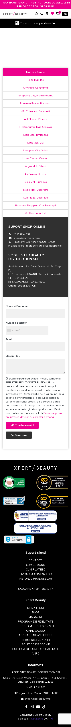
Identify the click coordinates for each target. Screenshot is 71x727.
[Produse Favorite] (52, 13)
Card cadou (35, 630)
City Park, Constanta (35, 87)
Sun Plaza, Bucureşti (35, 197)
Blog (35, 612)
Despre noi (35, 608)
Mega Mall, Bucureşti (35, 189)
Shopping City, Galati (35, 150)
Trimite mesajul (24, 425)
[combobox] (10, 330)
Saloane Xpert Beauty (35, 588)
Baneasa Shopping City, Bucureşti (35, 205)
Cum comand (35, 565)
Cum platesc (35, 569)
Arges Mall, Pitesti (35, 166)
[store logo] (15, 14)
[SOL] (35, 528)
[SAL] (35, 515)
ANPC (36, 653)
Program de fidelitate (35, 621)
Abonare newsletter (35, 635)
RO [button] (65, 14)
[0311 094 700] (41, 13)
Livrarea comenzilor (35, 574)
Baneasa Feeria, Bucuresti (35, 103)
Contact (35, 560)
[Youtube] (38, 707)
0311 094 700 (22, 234)
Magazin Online (35, 72)
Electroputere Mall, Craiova (35, 127)
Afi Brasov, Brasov (35, 174)
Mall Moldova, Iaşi (35, 213)
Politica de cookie (35, 644)
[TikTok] (43, 707)
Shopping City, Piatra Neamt (35, 95)
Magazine (35, 617)
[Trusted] (14, 482)
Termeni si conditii (35, 640)
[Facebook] (26, 707)
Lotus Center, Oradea (35, 158)
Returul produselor (35, 578)
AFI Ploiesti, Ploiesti (35, 119)
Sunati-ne (20, 435)
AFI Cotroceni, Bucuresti (35, 111)
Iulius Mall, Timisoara (35, 134)
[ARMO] (14, 500)
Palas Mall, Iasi (35, 79)
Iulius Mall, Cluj (35, 142)
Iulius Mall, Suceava (35, 182)
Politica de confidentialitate (35, 649)
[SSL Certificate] (19, 539)
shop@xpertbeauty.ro (27, 238)
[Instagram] (32, 707)
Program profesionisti (35, 626)
